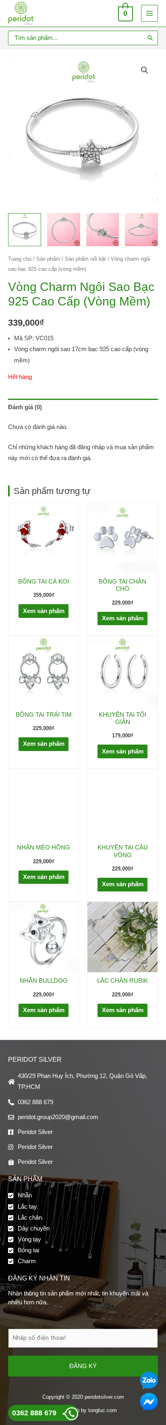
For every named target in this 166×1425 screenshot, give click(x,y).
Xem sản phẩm (43, 611)
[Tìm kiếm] (150, 38)
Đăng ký (83, 1365)
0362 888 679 (34, 1413)
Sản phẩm (48, 259)
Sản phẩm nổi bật (85, 259)
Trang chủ (19, 259)
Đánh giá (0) (25, 407)
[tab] (83, 407)
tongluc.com (102, 1410)
